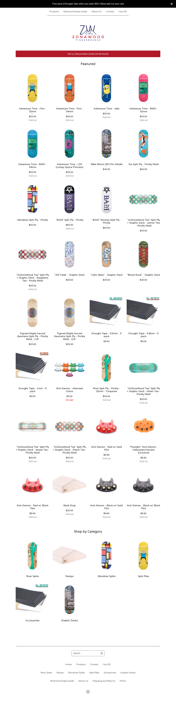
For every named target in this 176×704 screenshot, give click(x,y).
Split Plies (94, 672)
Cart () (123, 11)
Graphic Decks (128, 672)
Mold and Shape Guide (75, 11)
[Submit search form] (101, 653)
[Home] (88, 33)
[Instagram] (88, 691)
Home (68, 664)
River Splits (46, 672)
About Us (97, 11)
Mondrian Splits (76, 672)
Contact (110, 11)
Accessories (110, 672)
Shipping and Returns (104, 681)
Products (54, 11)
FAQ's (123, 681)
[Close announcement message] (171, 4)
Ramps (60, 672)
